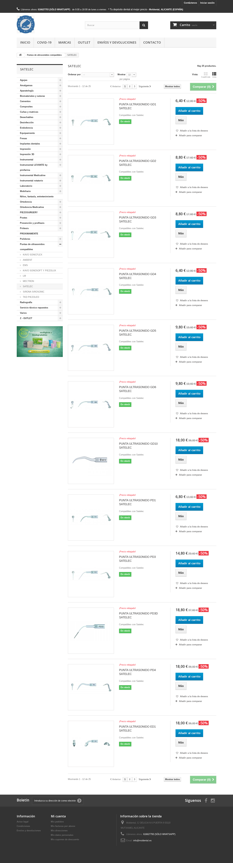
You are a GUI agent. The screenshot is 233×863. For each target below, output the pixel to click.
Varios (23, 313)
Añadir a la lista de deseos (193, 130)
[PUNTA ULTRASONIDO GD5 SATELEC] (91, 348)
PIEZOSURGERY (29, 212)
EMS (25, 265)
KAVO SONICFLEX (32, 254)
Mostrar (122, 74)
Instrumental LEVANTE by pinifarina (33, 167)
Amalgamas (26, 85)
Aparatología (26, 90)
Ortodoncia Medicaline (32, 207)
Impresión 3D (27, 154)
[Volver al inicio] (20, 55)
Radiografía (26, 302)
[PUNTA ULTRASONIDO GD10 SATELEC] (91, 461)
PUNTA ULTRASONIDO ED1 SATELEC (137, 728)
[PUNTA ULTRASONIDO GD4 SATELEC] (91, 291)
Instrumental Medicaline (32, 175)
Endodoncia (26, 128)
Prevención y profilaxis (32, 223)
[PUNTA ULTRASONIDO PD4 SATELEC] (91, 687)
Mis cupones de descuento (65, 839)
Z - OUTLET (26, 318)
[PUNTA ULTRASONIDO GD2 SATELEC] (91, 178)
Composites (26, 106)
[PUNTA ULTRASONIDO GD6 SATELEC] (91, 404)
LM (24, 276)
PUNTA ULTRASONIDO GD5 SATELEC (137, 332)
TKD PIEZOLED (30, 297)
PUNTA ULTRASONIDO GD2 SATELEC (137, 163)
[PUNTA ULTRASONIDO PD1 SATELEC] (91, 517)
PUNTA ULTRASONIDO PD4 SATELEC (137, 672)
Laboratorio (26, 186)
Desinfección (27, 122)
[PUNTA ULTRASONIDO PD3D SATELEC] (91, 630)
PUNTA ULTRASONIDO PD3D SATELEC (138, 615)
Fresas (23, 138)
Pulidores (25, 239)
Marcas (64, 42)
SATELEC (27, 286)
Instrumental (26, 159)
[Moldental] (48, 24)
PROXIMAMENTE (29, 233)
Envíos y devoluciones (116, 42)
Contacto (152, 42)
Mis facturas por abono (63, 826)
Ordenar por (74, 74)
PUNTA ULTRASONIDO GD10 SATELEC (138, 445)
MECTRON (28, 281)
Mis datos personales (62, 835)
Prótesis (24, 228)
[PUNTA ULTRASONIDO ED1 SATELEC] (91, 743)
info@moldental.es (142, 840)
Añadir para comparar (190, 135)
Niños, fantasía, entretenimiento (37, 196)
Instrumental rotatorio (31, 180)
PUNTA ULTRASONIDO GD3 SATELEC (137, 219)
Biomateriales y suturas (32, 96)
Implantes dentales (30, 143)
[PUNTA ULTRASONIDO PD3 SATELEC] (91, 574)
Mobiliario (25, 191)
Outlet (84, 42)
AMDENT (27, 260)
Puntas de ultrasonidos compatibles (32, 247)
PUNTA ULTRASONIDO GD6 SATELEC (137, 389)
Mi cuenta (58, 816)
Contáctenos (190, 3)
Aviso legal (22, 821)
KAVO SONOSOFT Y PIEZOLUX (39, 270)
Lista (214, 77)
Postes (23, 217)
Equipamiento (27, 133)
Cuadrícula (205, 77)
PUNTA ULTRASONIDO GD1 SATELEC (137, 106)
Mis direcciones (59, 830)
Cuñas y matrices (29, 112)
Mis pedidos (57, 821)
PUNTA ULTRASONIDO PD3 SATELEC (137, 558)
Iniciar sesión (207, 3)
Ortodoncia (26, 202)
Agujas (23, 80)
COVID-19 (44, 42)
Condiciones (23, 826)
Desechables (26, 117)
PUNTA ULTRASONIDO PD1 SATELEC (137, 502)
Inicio (25, 42)
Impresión (25, 149)
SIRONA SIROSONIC (33, 291)
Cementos (25, 101)
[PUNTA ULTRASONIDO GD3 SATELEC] (91, 234)
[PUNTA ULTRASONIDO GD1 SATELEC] (91, 121)
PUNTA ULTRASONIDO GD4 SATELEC (137, 276)
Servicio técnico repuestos (34, 307)
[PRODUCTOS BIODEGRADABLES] (40, 341)
